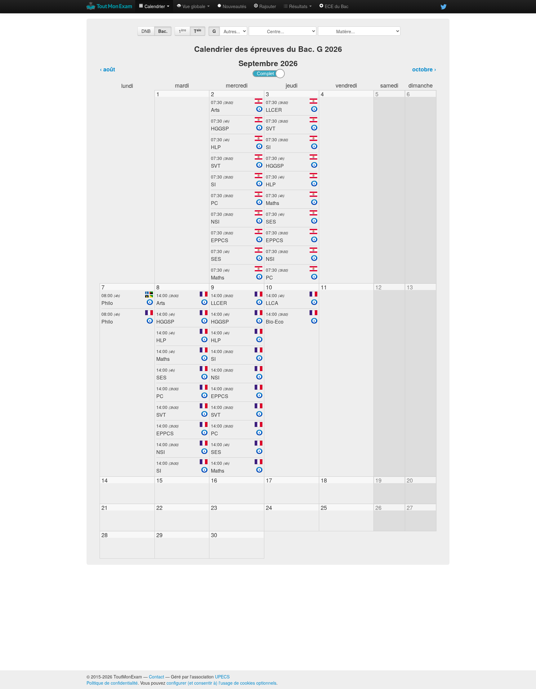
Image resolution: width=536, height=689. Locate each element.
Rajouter (267, 6)
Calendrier (154, 6)
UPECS (222, 676)
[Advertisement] (268, 617)
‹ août (107, 69)
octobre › (424, 69)
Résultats (298, 6)
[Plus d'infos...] (259, 109)
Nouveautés (233, 6)
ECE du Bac (336, 6)
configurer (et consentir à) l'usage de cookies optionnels (221, 683)
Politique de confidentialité (112, 683)
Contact (156, 676)
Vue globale (194, 6)
